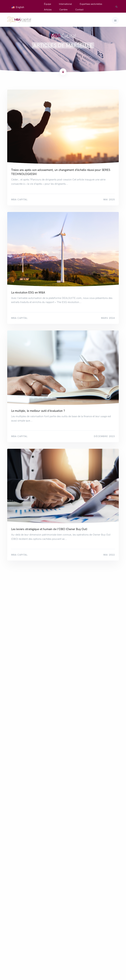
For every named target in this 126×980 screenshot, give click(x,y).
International (65, 4)
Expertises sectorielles (91, 4)
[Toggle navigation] (115, 20)
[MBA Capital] (19, 20)
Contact (79, 9)
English (19, 7)
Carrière (63, 9)
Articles (48, 9)
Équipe (47, 4)
